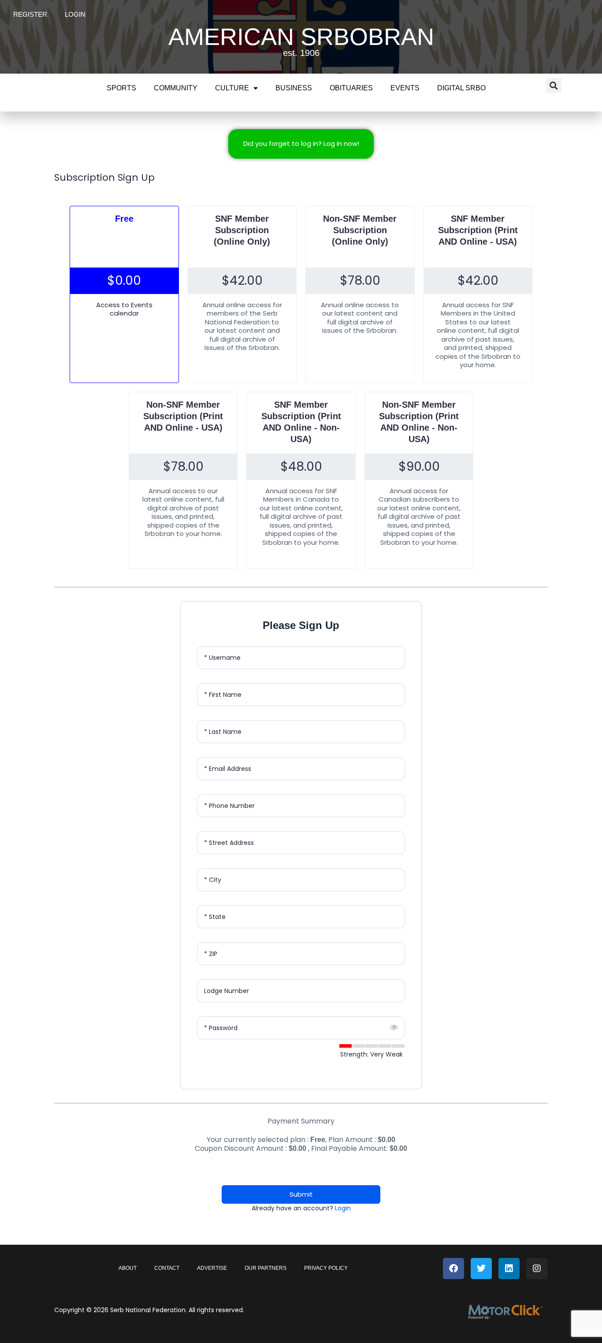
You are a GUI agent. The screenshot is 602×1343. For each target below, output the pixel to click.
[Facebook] (453, 1268)
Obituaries (351, 88)
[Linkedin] (509, 1268)
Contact (166, 1268)
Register (30, 14)
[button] (553, 85)
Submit (301, 1194)
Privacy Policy (326, 1268)
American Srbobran (301, 36)
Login (75, 14)
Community (175, 88)
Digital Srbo (461, 88)
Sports (121, 88)
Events (405, 88)
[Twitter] (481, 1268)
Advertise (212, 1268)
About (128, 1268)
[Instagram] (536, 1268)
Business (293, 88)
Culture (232, 88)
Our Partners (265, 1268)
